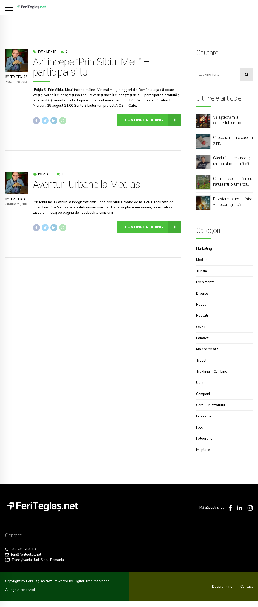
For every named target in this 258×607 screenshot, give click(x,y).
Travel (201, 360)
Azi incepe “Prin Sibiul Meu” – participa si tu (91, 67)
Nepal (201, 304)
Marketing (204, 248)
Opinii (200, 327)
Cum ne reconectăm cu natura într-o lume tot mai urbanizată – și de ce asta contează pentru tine (232, 181)
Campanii (203, 393)
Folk (199, 427)
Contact (246, 586)
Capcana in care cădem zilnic (233, 140)
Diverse (202, 293)
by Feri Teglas (16, 77)
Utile (200, 382)
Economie (203, 416)
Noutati (202, 315)
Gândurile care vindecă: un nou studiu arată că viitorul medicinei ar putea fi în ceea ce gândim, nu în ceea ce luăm (232, 161)
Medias (201, 259)
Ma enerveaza (207, 349)
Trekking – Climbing (211, 371)
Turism (201, 271)
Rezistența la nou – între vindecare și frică (232, 202)
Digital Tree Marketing (92, 581)
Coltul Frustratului (210, 405)
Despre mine (222, 586)
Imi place (45, 174)
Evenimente (47, 52)
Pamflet (202, 338)
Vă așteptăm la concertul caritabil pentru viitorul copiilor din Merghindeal (230, 120)
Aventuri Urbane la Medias (86, 184)
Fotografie (204, 438)
